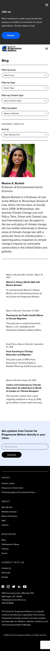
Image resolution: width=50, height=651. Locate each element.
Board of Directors (10, 516)
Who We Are (7, 507)
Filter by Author (9, 108)
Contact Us (6, 568)
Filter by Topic (8, 82)
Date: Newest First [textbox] (12, 134)
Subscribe (11, 454)
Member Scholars (9, 511)
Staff (3, 520)
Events (5, 553)
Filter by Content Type (12, 95)
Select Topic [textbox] (9, 88)
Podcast (5, 548)
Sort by (5, 129)
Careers (5, 525)
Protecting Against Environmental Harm (18, 492)
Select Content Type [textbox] (12, 100)
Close (46, 4)
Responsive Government (12, 487)
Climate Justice (8, 483)
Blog (4, 540)
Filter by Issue (9, 69)
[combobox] (25, 75)
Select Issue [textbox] (9, 75)
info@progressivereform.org (14, 599)
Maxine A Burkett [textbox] (11, 113)
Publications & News (10, 544)
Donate (10, 35)
